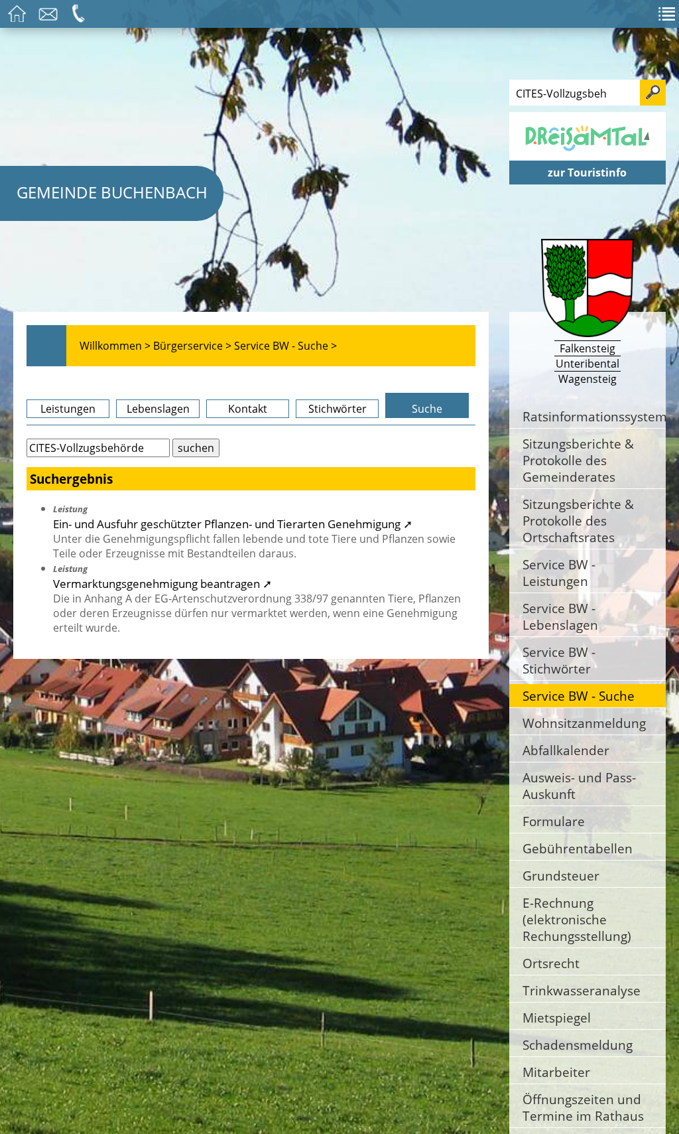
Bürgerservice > (192, 345)
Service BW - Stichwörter (559, 660)
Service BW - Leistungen (559, 572)
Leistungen (67, 408)
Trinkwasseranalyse (582, 990)
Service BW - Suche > (285, 345)
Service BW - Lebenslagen (560, 616)
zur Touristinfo (587, 172)
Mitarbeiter (556, 1072)
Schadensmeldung (578, 1044)
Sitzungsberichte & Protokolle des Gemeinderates (578, 460)
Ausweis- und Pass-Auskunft (579, 785)
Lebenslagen (158, 408)
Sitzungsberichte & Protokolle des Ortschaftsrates (578, 520)
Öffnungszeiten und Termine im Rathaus (583, 1107)
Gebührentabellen (578, 848)
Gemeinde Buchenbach (112, 192)
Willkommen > (115, 345)
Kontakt (247, 408)
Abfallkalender (566, 750)
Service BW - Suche (579, 695)
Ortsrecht (551, 963)
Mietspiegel (557, 1017)
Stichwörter (337, 408)
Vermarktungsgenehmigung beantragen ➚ (162, 583)
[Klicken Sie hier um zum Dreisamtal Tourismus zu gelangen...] (587, 153)
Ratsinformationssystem (594, 416)
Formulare (554, 821)
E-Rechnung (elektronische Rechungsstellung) (577, 919)
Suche (427, 408)
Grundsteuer (561, 875)
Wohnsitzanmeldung (584, 723)
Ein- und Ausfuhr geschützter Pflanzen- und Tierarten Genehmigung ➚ (232, 524)
